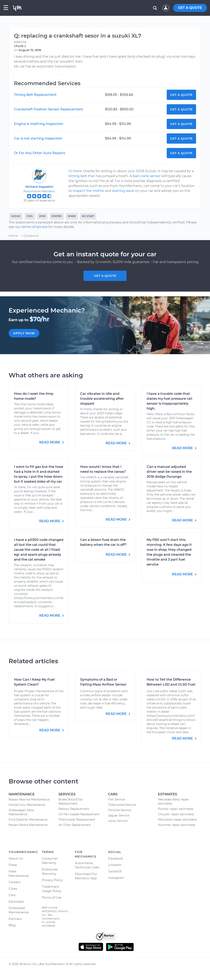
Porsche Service (119, 810)
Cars (12, 895)
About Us (16, 858)
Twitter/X (115, 871)
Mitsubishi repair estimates (177, 819)
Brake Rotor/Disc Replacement (70, 801)
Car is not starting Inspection (38, 138)
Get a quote (105, 276)
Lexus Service (117, 821)
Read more (50, 442)
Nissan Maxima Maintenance (29, 799)
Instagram (116, 878)
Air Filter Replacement (74, 825)
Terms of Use (52, 897)
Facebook (115, 858)
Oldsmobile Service (122, 805)
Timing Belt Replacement (35, 95)
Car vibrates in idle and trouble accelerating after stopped (102, 398)
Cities (13, 889)
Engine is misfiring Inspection (38, 124)
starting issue (123, 191)
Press (13, 865)
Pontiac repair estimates (175, 809)
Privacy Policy (52, 880)
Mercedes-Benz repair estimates (173, 801)
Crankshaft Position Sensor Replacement (48, 109)
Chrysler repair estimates (176, 814)
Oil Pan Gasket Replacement (78, 814)
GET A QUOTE (190, 8)
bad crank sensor (146, 176)
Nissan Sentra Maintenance (28, 825)
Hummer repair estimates (176, 825)
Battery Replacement (73, 809)
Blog (12, 925)
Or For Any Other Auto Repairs (39, 153)
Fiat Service (116, 799)
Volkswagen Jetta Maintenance (21, 812)
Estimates (16, 901)
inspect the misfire (88, 191)
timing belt (77, 176)
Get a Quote (181, 95)
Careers (14, 882)
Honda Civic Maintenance (27, 805)
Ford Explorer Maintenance (28, 819)
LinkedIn (115, 865)
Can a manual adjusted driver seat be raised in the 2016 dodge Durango (169, 472)
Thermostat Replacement (76, 819)
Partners (15, 919)
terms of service (35, 227)
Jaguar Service (118, 815)
